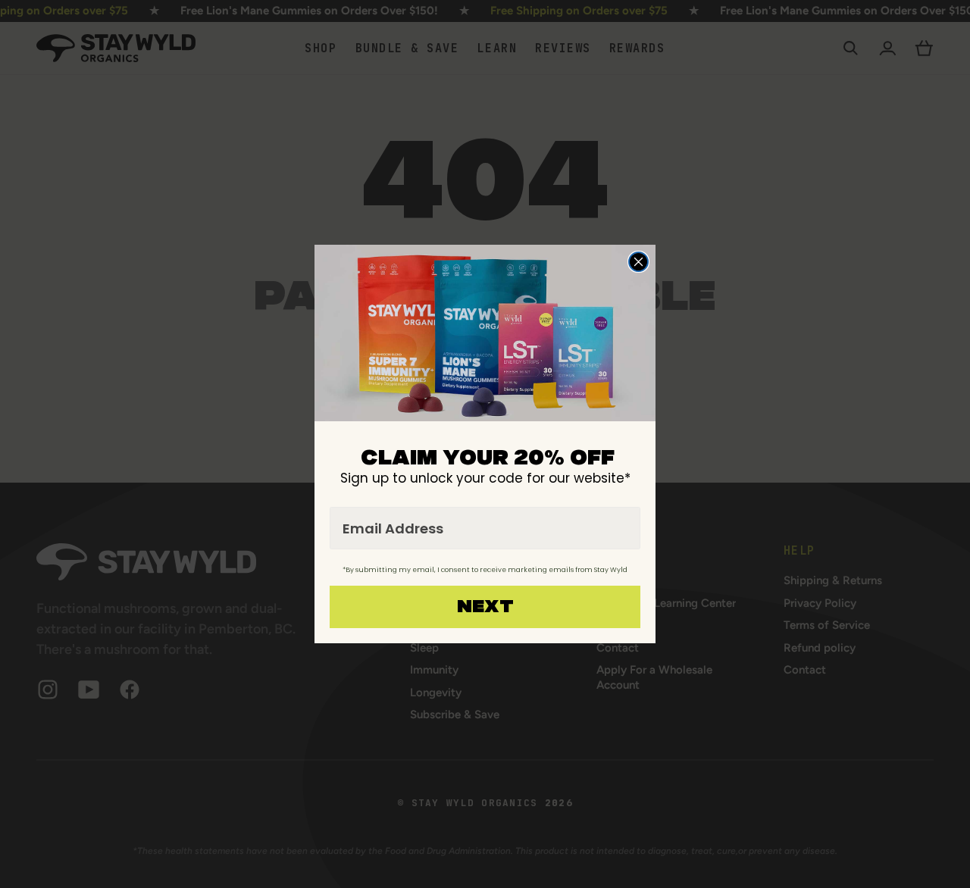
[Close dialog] (638, 261)
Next (485, 607)
